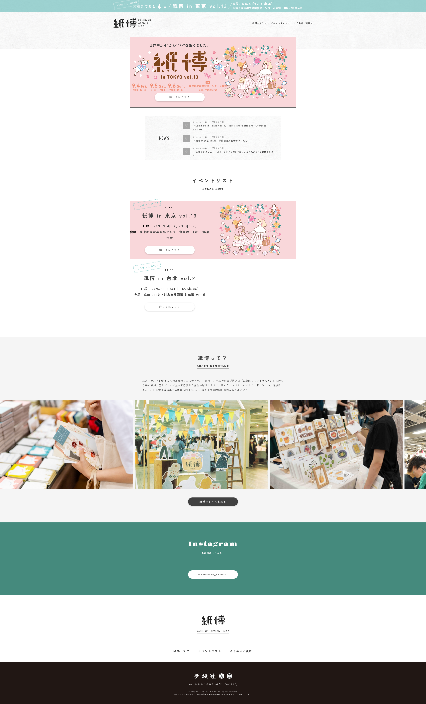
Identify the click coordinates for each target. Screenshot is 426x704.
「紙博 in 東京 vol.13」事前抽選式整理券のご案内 (220, 140)
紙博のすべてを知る (213, 501)
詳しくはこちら (179, 97)
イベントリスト (209, 651)
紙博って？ (181, 651)
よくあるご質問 (241, 651)
